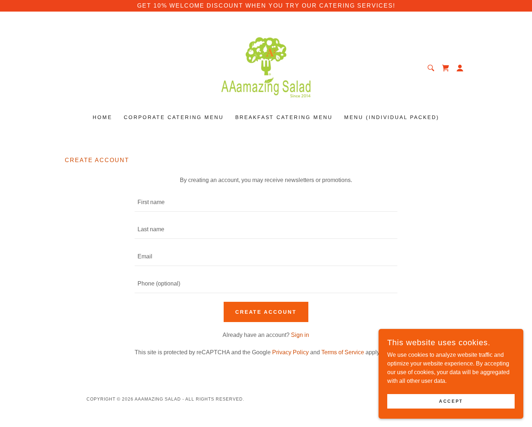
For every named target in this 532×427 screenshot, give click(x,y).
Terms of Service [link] (342, 352)
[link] (266, 67)
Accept (451, 400)
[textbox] (266, 202)
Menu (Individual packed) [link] (391, 117)
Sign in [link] (300, 335)
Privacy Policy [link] (290, 352)
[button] (460, 68)
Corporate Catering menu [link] (174, 117)
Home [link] (102, 117)
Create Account (266, 312)
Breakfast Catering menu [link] (284, 117)
